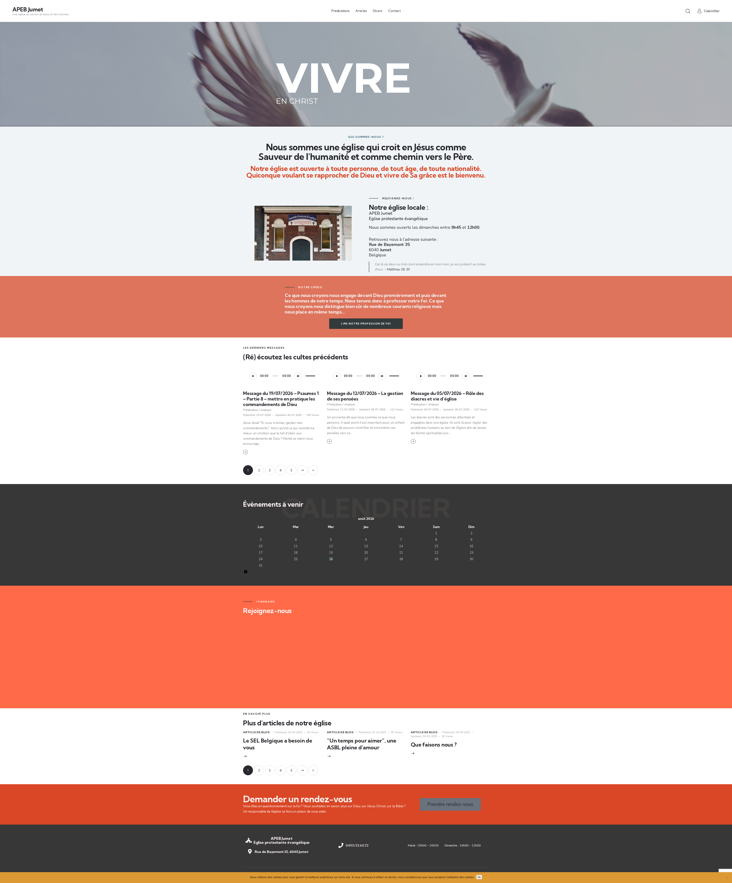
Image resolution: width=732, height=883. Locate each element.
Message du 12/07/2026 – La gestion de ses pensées (365, 396)
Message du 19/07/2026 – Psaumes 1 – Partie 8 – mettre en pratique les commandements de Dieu (281, 399)
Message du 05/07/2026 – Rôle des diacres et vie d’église (447, 396)
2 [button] (259, 470)
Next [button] (302, 470)
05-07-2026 (424, 409)
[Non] (727, 878)
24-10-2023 (372, 732)
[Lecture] (253, 376)
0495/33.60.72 (357, 845)
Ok (479, 877)
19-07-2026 (257, 415)
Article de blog (256, 732)
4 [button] (280, 470)
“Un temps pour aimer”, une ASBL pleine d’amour (361, 744)
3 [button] (269, 470)
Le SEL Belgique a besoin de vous (277, 744)
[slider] (310, 375)
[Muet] (298, 376)
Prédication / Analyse (257, 410)
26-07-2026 (288, 415)
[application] (282, 376)
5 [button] (291, 470)
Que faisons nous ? (434, 744)
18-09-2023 (456, 732)
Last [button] (313, 470)
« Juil (248, 571)
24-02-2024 (288, 732)
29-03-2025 (424, 736)
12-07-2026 (341, 409)
